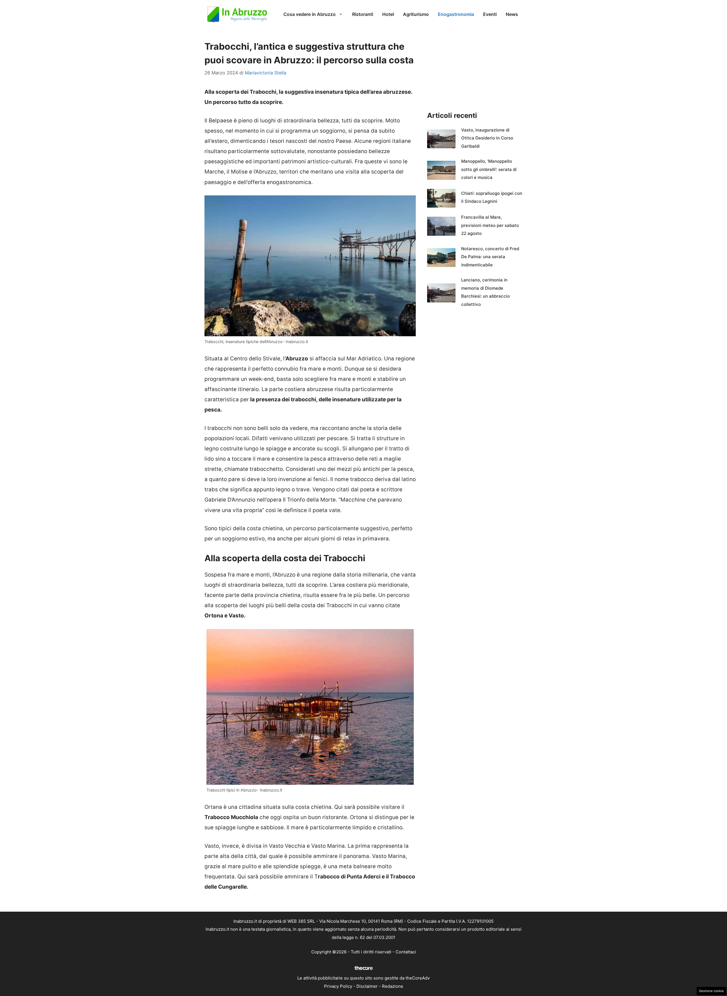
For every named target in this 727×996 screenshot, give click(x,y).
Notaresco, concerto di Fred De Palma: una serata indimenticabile (490, 257)
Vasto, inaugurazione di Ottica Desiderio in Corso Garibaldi (487, 138)
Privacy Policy (338, 986)
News (512, 14)
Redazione (392, 986)
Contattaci (406, 952)
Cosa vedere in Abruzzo (309, 14)
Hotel (388, 14)
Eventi (490, 14)
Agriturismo (416, 14)
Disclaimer (367, 986)
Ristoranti (362, 14)
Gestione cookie (711, 991)
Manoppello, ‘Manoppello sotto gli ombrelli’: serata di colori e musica (489, 169)
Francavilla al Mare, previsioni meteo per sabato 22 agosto (490, 225)
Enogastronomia (456, 14)
